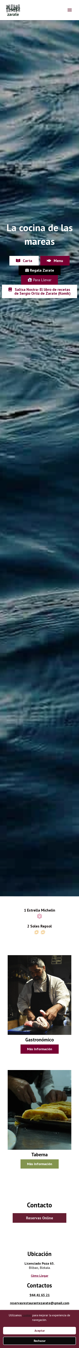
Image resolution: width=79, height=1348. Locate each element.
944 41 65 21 (40, 1295)
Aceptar (40, 1330)
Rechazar (39, 1341)
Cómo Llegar (39, 1275)
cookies (27, 1315)
